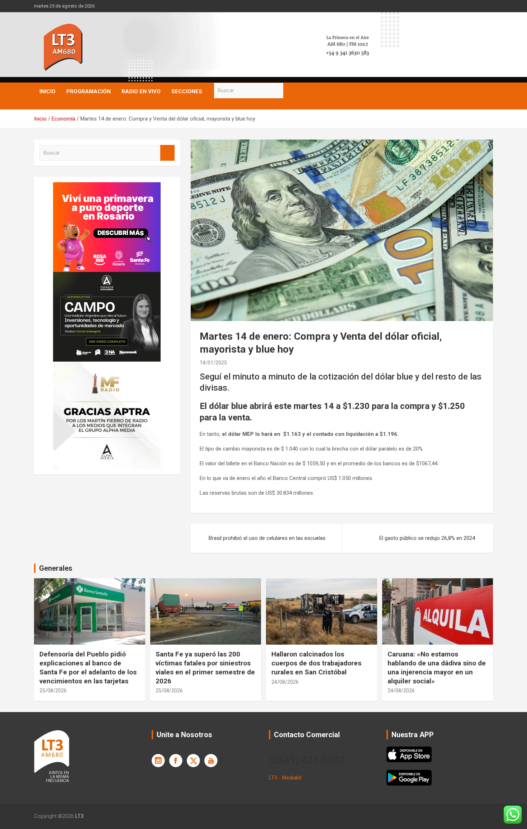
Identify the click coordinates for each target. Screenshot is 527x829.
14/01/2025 (213, 363)
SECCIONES (186, 91)
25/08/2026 (53, 690)
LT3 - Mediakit (285, 777)
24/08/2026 (285, 682)
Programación (88, 91)
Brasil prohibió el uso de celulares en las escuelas (267, 538)
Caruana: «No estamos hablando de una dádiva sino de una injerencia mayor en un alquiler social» (437, 667)
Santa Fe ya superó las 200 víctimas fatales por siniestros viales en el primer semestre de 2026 (205, 667)
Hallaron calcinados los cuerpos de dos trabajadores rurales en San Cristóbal (316, 663)
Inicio (47, 91)
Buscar (290, 91)
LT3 (79, 816)
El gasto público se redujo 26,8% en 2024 (427, 538)
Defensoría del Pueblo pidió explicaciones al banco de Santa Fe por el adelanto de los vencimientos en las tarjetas (88, 667)
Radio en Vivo (141, 91)
